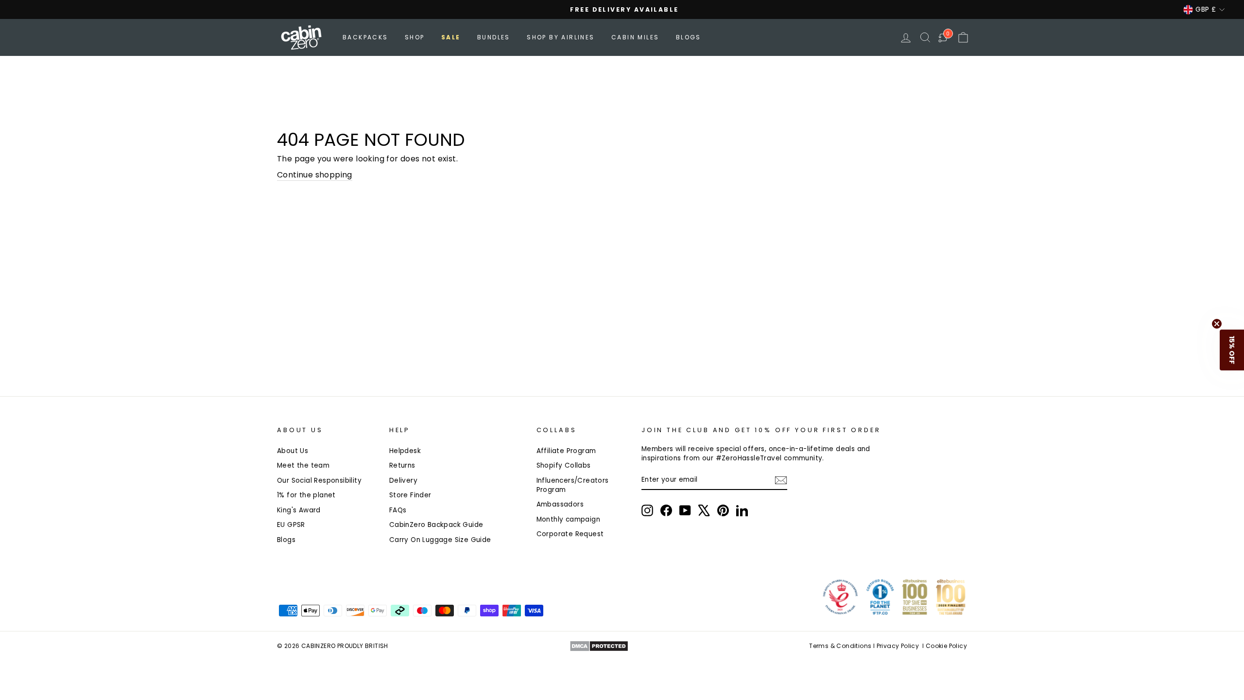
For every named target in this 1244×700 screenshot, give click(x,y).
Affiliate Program (566, 450)
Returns (402, 465)
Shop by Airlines (560, 37)
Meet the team (303, 465)
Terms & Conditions (840, 646)
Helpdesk (405, 450)
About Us (292, 450)
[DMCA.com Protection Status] (599, 646)
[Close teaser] (1217, 324)
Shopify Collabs (563, 465)
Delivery (403, 480)
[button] (1232, 350)
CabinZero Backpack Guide (436, 524)
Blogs (688, 37)
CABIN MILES (635, 37)
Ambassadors (560, 504)
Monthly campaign (568, 519)
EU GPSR (291, 524)
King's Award (299, 510)
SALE (451, 37)
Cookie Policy (946, 646)
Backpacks (365, 37)
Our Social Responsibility (319, 480)
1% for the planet (306, 495)
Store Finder (410, 495)
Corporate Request (570, 534)
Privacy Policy (898, 646)
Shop (415, 37)
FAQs (398, 510)
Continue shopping (314, 175)
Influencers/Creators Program (572, 485)
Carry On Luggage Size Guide (440, 539)
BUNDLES (493, 37)
